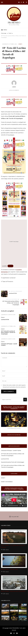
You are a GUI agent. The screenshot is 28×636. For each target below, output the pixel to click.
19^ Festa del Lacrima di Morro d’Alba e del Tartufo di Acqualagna (12, 466)
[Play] (3, 505)
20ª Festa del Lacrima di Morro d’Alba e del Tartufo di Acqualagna (12, 454)
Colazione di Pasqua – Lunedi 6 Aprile (9, 344)
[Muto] (22, 505)
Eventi (20, 44)
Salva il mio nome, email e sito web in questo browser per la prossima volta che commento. (14, 386)
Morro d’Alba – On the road (9, 569)
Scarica (10, 266)
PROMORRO (14, 22)
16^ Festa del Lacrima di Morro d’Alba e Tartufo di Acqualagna (8, 332)
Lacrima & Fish (5, 319)
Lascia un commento (14, 90)
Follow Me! (15, 516)
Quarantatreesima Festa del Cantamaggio (12, 462)
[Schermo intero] (25, 505)
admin (14, 86)
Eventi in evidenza (7, 481)
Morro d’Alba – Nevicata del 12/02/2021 (13, 591)
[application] (14, 500)
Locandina (4, 266)
